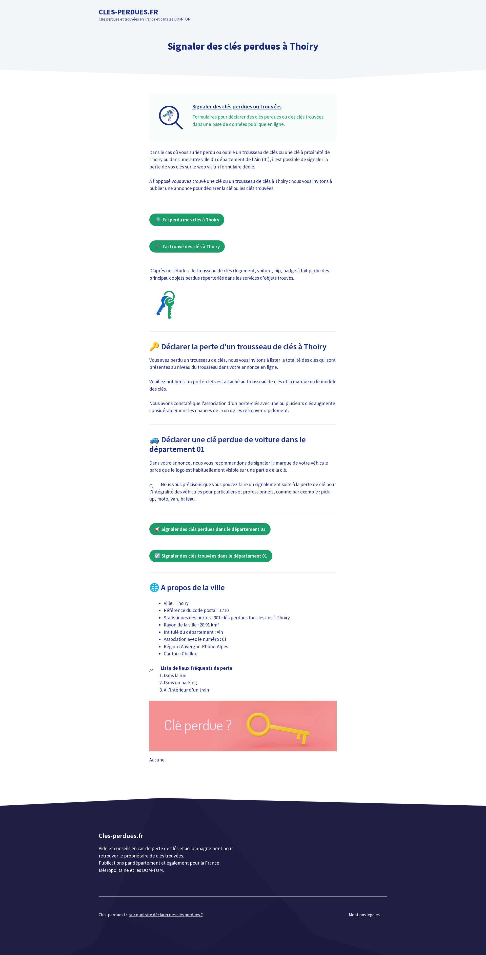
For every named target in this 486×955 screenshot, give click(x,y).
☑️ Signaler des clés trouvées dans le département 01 (210, 556)
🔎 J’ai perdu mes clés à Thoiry (186, 220)
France (212, 863)
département (146, 863)
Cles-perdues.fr (128, 11)
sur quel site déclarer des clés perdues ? (166, 915)
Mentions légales (364, 915)
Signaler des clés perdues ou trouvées (236, 106)
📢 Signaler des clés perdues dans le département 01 (210, 529)
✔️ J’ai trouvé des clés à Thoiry (187, 246)
